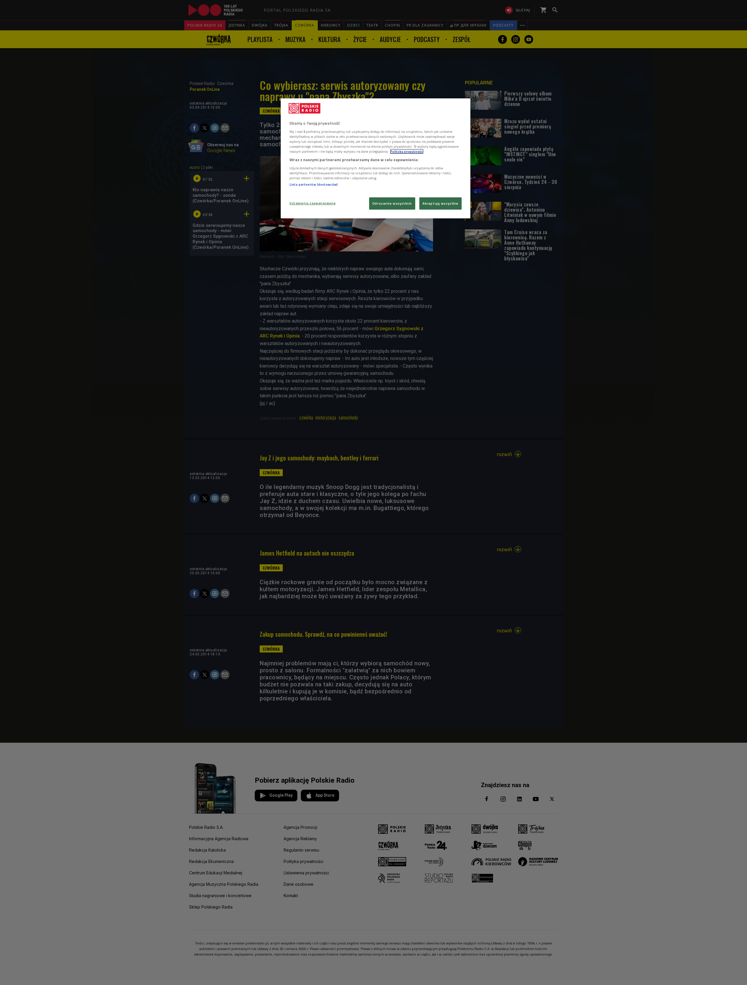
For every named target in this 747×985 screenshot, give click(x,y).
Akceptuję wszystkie (440, 203)
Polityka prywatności (406, 151)
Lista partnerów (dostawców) (313, 184)
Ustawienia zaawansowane (312, 203)
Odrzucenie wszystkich (392, 203)
